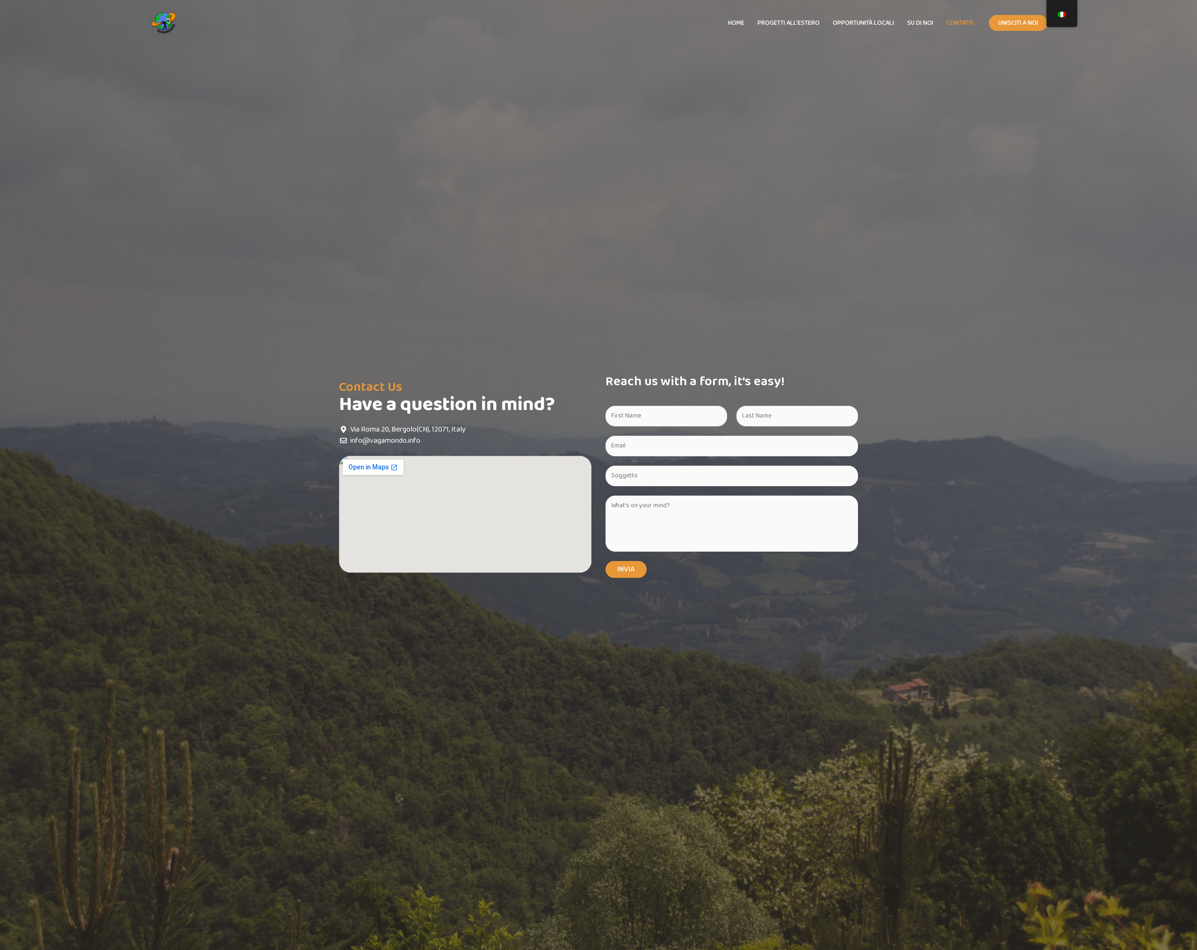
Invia (626, 569)
